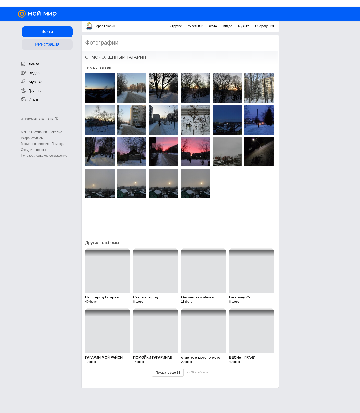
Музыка (244, 26)
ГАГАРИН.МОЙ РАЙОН (104, 357)
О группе (176, 26)
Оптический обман (197, 297)
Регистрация (47, 44)
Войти (47, 31)
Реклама (55, 132)
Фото (213, 26)
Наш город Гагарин (102, 297)
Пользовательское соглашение (44, 155)
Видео (228, 26)
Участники (196, 26)
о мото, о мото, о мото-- (202, 357)
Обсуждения (264, 26)
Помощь (57, 144)
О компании (38, 132)
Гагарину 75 (239, 297)
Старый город (145, 297)
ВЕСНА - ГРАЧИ (242, 357)
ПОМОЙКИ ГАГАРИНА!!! (153, 357)
